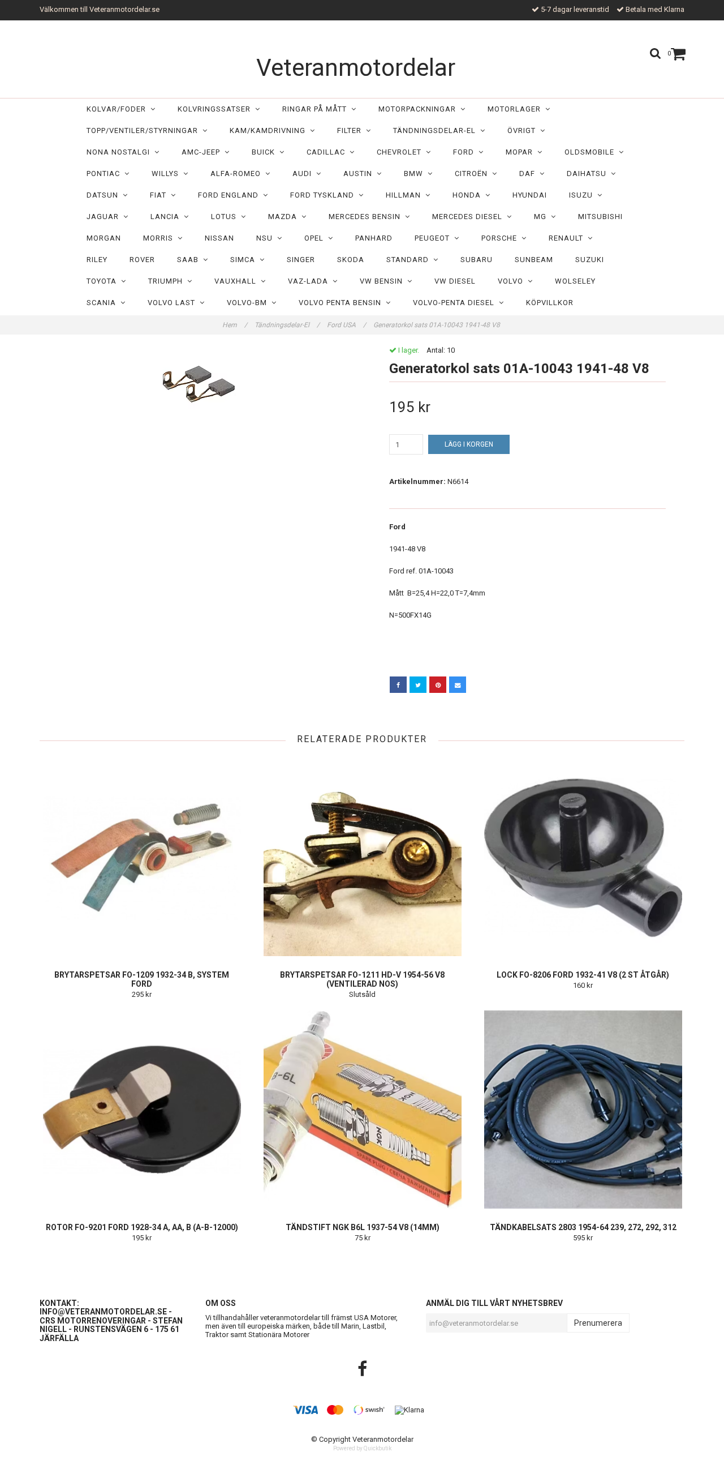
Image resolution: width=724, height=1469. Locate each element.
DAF (529, 173)
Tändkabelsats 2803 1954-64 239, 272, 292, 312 (583, 1227)
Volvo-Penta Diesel (456, 302)
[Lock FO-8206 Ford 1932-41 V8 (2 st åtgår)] (583, 857)
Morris (160, 238)
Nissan (219, 238)
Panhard (374, 238)
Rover (142, 259)
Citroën (473, 173)
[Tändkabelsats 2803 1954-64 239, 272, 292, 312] (583, 1109)
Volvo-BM (249, 302)
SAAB (190, 259)
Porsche (501, 238)
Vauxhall (237, 281)
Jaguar (105, 216)
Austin (360, 173)
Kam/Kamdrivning (270, 130)
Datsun (105, 195)
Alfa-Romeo (237, 173)
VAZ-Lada (310, 281)
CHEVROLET (401, 152)
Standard (409, 259)
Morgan (104, 238)
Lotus (226, 216)
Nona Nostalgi (120, 152)
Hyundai (529, 195)
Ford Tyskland (324, 195)
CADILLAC (328, 152)
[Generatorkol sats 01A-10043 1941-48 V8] (197, 386)
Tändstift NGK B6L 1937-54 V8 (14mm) (362, 1227)
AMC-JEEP (203, 152)
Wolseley (575, 281)
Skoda (350, 259)
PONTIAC (105, 173)
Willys (167, 173)
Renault (568, 238)
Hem (234, 325)
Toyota (104, 281)
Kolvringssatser (216, 109)
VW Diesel (455, 281)
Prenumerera (598, 1322)
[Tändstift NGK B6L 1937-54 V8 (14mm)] (362, 1109)
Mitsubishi (600, 216)
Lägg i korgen (469, 444)
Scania (103, 302)
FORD (466, 152)
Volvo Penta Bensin (342, 302)
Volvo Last (174, 302)
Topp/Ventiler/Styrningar (144, 130)
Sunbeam (534, 259)
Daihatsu (589, 173)
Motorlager (516, 109)
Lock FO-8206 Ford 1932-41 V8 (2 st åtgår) (583, 974)
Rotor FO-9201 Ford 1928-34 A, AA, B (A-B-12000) (142, 1227)
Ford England (230, 195)
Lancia (167, 216)
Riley (97, 259)
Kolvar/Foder (118, 109)
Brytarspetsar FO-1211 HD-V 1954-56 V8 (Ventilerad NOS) (362, 979)
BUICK (265, 152)
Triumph (167, 281)
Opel (316, 238)
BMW (416, 173)
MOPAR (521, 152)
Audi (304, 173)
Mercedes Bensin (367, 216)
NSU (266, 238)
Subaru (476, 259)
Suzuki (589, 259)
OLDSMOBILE (591, 152)
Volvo (513, 281)
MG (542, 216)
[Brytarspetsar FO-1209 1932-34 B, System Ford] (142, 857)
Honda (469, 195)
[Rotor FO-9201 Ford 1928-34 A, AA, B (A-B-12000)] (142, 1109)
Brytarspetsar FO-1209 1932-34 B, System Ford (141, 979)
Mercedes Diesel (469, 216)
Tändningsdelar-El (436, 130)
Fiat (160, 195)
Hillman (405, 195)
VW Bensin (383, 281)
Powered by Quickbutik (362, 1448)
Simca (245, 259)
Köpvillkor (550, 302)
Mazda (284, 216)
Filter (351, 130)
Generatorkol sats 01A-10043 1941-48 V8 (437, 325)
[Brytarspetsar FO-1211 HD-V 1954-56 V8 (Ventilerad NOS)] (362, 857)
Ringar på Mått (316, 109)
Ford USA (346, 325)
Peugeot (434, 238)
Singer (301, 259)
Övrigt (523, 130)
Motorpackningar (419, 109)
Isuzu (583, 195)
